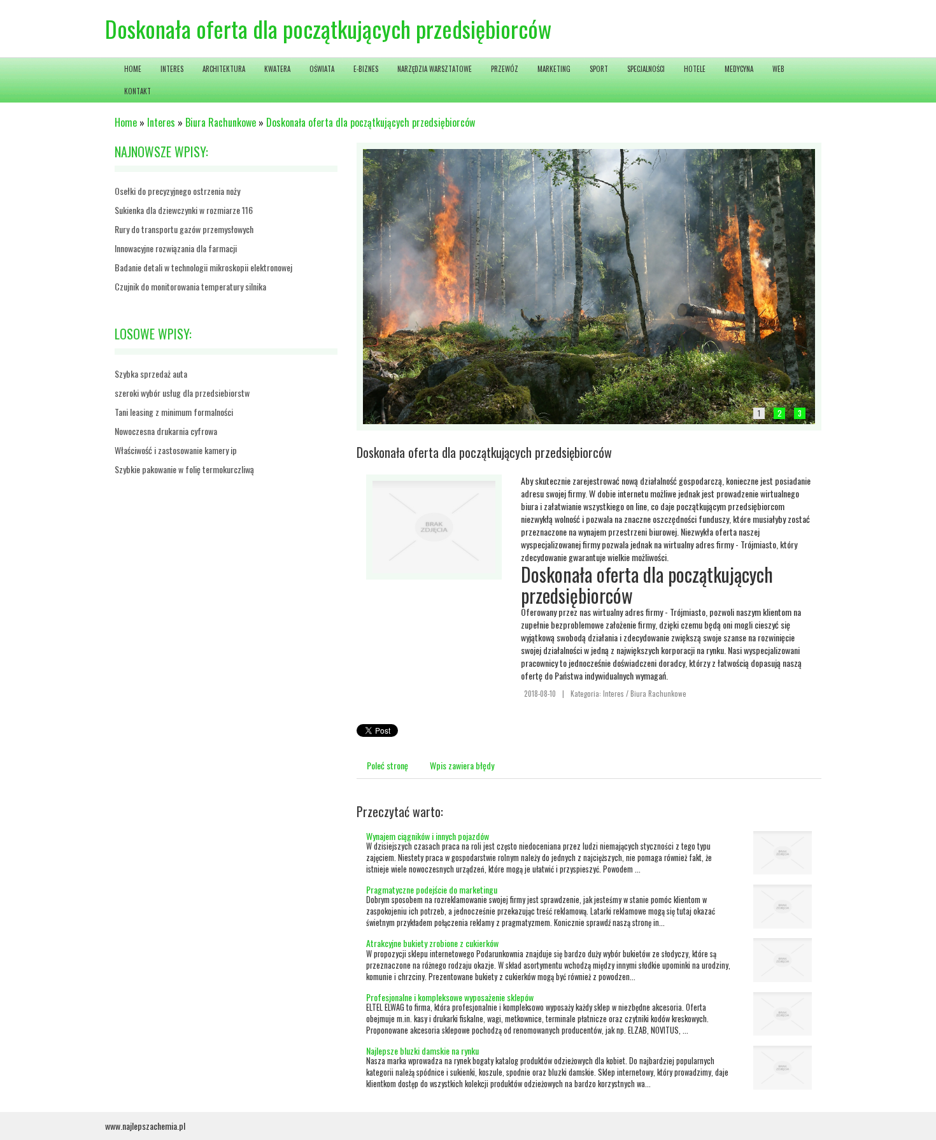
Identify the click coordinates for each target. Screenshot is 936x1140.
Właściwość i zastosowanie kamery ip (176, 450)
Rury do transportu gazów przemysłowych (184, 229)
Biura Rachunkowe (220, 122)
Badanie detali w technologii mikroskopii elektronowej (203, 267)
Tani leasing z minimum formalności (174, 411)
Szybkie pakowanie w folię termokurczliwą (184, 469)
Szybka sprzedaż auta (151, 373)
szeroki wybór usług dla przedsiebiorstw (182, 392)
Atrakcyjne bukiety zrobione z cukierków (432, 943)
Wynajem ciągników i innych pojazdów (427, 836)
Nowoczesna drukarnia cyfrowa (166, 431)
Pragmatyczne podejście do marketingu (431, 889)
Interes (161, 122)
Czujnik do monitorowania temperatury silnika (190, 286)
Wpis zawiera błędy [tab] (462, 765)
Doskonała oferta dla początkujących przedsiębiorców (370, 122)
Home (126, 122)
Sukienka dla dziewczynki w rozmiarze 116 (184, 210)
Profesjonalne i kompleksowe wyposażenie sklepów (450, 997)
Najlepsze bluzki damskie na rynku (422, 1050)
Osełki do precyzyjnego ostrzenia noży (177, 190)
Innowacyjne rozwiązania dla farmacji (176, 248)
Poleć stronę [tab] (387, 765)
